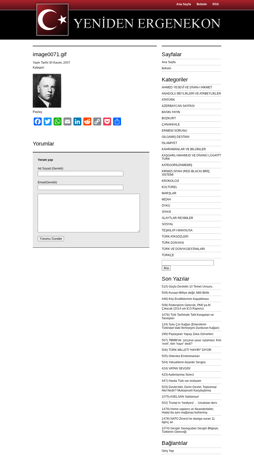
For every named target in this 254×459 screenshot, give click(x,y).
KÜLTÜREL (169, 187)
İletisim (202, 4)
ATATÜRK (168, 99)
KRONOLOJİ (170, 181)
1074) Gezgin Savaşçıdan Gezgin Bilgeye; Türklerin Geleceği (190, 430)
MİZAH (166, 199)
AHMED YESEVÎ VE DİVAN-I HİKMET (187, 87)
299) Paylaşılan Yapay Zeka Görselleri (187, 334)
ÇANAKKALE (171, 124)
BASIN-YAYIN (171, 112)
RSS (216, 4)
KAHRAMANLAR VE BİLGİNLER (184, 149)
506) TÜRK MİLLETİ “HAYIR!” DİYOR (186, 350)
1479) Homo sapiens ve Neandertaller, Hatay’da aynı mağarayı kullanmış (188, 410)
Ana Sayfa (183, 4)
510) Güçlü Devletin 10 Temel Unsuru (187, 286)
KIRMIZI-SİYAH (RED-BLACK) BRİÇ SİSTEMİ (186, 172)
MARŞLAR (169, 193)
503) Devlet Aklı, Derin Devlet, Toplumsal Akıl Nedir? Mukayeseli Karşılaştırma (189, 388)
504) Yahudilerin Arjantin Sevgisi (184, 362)
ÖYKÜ (166, 205)
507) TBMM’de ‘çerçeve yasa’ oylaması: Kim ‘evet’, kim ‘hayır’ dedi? (191, 341)
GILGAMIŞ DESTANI (175, 137)
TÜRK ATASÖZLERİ (175, 236)
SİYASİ (166, 212)
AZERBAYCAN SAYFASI (178, 106)
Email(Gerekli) (47, 182)
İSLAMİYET (169, 143)
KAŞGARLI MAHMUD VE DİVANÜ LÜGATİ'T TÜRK (191, 157)
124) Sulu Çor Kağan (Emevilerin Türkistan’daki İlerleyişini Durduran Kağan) (190, 326)
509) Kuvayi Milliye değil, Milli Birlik (185, 292)
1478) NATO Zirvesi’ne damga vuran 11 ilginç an (188, 420)
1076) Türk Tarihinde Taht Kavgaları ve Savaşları (188, 316)
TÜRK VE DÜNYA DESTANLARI (183, 249)
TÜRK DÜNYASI (173, 242)
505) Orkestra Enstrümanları (181, 356)
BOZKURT (169, 118)
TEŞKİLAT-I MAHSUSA (177, 230)
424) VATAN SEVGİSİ (176, 368)
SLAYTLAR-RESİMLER (177, 218)
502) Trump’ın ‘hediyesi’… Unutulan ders (189, 403)
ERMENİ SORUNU (174, 130)
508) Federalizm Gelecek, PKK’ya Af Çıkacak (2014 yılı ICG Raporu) (186, 306)
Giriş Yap (168, 451)
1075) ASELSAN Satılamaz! (180, 396)
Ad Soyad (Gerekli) (50, 168)
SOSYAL (167, 224)
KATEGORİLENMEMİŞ (177, 165)
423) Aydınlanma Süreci (178, 374)
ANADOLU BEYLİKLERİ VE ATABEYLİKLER (191, 93)
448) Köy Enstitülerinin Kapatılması (185, 299)
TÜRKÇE (168, 255)
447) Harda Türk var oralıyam (181, 381)
